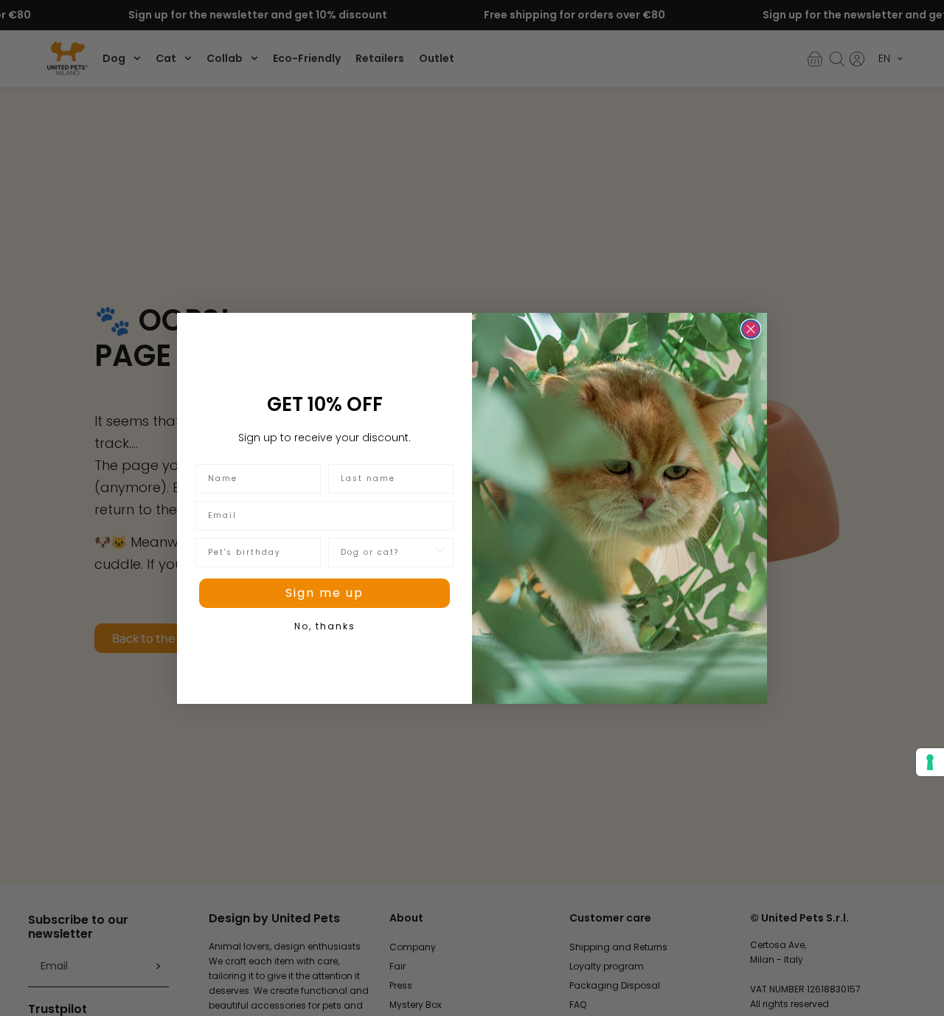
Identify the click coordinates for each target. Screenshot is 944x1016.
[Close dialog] (751, 329)
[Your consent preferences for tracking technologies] (930, 762)
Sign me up (324, 592)
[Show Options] (439, 553)
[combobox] (386, 553)
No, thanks (324, 626)
